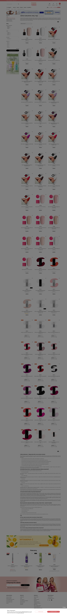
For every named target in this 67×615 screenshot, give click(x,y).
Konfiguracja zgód (40, 611)
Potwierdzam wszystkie (53, 611)
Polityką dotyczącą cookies (25, 611)
